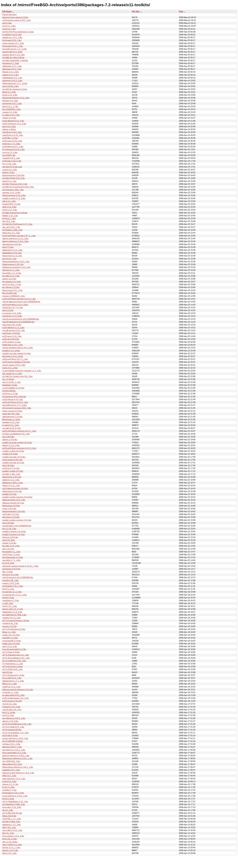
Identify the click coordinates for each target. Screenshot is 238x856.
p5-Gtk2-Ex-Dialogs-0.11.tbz (14, 89)
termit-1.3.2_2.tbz (9, 95)
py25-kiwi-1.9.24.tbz (11, 333)
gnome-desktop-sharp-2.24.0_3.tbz (17, 348)
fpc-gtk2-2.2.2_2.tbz (11, 276)
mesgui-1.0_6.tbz (9, 112)
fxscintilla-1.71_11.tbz (11, 273)
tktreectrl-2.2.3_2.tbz (11, 233)
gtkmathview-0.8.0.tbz (11, 244)
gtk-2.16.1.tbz (8, 549)
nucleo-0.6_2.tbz (9, 170)
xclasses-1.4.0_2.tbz (11, 707)
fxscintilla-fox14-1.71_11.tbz (14, 49)
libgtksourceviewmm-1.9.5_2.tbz (16, 267)
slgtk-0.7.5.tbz (8, 172)
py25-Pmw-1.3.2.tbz (11, 554)
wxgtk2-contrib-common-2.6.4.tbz (16, 520)
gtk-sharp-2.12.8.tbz (11, 517)
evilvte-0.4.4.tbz (9, 118)
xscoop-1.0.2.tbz (9, 626)
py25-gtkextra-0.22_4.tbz (13, 121)
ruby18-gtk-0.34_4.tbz (11, 710)
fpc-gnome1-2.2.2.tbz (11, 282)
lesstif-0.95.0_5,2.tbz (11, 204)
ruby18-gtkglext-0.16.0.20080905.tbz (18, 322)
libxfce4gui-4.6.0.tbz (11, 506)
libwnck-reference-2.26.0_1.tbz (15, 756)
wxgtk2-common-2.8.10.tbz (14, 531)
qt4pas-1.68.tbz (9, 129)
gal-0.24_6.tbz (8, 540)
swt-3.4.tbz (7, 23)
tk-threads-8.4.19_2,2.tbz (13, 793)
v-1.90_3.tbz (7, 603)
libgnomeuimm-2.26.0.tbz (13, 175)
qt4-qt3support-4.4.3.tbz (12, 557)
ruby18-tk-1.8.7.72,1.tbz (12, 307)
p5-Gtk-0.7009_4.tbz (11, 822)
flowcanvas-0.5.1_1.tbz (12, 290)
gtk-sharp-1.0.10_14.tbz (12, 356)
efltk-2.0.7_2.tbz (9, 776)
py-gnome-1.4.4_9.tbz (11, 313)
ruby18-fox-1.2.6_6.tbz (12, 316)
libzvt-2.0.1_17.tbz (10, 106)
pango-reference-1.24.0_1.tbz (15, 738)
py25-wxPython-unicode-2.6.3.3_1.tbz (19, 299)
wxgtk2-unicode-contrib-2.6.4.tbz (16, 353)
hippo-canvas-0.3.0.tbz (12, 411)
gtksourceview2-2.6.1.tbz (13, 503)
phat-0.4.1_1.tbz (9, 181)
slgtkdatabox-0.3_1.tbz (12, 78)
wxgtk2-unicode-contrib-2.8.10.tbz (17, 443)
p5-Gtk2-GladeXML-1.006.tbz (15, 60)
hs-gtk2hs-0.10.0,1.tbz (12, 35)
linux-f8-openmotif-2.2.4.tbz (14, 649)
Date (181, 11)
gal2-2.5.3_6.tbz (9, 207)
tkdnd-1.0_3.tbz (9, 92)
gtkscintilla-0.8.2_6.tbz (12, 764)
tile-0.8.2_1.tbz (8, 221)
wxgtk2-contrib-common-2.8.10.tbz (17, 497)
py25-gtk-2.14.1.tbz (10, 514)
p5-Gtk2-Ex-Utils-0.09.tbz (13, 57)
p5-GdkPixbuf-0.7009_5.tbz (14, 615)
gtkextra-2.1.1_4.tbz (11, 270)
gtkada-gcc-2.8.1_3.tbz (12, 37)
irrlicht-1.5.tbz (8, 598)
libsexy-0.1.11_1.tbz (11, 485)
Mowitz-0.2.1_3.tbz (10, 72)
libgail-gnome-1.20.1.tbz (13, 264)
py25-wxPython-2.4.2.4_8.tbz (15, 305)
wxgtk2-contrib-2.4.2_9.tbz (13, 198)
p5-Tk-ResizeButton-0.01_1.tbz (16, 658)
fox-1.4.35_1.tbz (9, 164)
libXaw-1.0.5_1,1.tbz (11, 847)
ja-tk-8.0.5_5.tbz (9, 781)
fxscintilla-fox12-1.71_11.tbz (14, 405)
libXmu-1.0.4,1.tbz (10, 850)
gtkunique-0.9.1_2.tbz (11, 69)
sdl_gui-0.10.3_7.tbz (11, 227)
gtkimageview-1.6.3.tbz (12, 417)
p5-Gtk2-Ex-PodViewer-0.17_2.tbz (17, 224)
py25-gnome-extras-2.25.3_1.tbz (16, 20)
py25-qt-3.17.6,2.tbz (11, 468)
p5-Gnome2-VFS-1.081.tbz (14, 397)
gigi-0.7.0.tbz (8, 247)
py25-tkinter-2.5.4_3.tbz (12, 586)
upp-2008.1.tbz (8, 155)
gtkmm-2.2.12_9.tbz (11, 445)
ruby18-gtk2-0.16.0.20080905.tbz (16, 526)
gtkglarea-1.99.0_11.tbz (12, 483)
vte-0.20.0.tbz (8, 523)
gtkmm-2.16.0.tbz (9, 440)
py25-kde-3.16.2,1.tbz (11, 161)
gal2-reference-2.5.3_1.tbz (13, 779)
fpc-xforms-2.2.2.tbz (10, 287)
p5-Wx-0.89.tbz (9, 391)
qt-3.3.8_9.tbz (8, 563)
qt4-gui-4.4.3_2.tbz (10, 575)
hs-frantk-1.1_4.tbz (10, 692)
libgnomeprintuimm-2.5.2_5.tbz (16, 98)
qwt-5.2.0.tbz (8, 310)
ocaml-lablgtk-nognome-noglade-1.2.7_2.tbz (21, 371)
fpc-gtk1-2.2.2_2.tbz (11, 546)
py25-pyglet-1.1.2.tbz (11, 342)
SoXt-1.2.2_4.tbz (9, 606)
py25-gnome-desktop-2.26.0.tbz (16, 362)
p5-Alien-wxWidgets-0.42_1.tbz (16, 434)
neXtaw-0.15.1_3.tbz (11, 744)
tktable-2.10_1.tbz (10, 216)
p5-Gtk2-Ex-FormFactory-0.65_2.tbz (18, 187)
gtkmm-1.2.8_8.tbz (10, 721)
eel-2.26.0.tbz (8, 437)
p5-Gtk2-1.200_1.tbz (11, 474)
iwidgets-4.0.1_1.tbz (11, 770)
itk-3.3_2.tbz (7, 810)
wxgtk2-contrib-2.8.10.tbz (13, 451)
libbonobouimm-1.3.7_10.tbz (14, 83)
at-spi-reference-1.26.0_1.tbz (15, 796)
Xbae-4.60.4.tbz (9, 816)
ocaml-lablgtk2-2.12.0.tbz (13, 388)
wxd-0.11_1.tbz (9, 29)
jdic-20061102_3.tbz (11, 761)
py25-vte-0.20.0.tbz (10, 339)
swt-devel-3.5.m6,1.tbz (12, 167)
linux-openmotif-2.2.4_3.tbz (14, 753)
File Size (136, 11)
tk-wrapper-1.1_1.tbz (11, 552)
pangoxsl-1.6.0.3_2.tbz (12, 81)
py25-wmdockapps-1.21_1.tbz (15, 698)
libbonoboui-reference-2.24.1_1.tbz (17, 767)
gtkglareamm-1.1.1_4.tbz (13, 681)
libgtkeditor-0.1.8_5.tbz (12, 612)
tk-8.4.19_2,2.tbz (9, 839)
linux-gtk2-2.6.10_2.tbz (12, 830)
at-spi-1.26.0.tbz (9, 509)
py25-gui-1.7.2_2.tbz (11, 144)
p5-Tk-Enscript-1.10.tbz (12, 666)
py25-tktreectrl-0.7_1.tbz (12, 147)
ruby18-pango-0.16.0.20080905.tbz (17, 577)
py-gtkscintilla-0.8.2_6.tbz (13, 695)
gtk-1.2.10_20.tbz (9, 842)
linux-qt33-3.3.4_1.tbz (11, 678)
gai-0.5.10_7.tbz (9, 259)
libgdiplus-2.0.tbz (9, 385)
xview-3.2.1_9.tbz (10, 368)
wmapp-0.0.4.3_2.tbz (11, 618)
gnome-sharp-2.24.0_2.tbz (13, 365)
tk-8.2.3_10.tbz (8, 712)
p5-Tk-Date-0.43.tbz (11, 652)
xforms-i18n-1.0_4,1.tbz (12, 609)
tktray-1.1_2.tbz (9, 632)
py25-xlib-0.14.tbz (10, 735)
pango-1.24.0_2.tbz (10, 583)
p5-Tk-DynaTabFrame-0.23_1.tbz (16, 724)
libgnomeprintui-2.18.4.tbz (13, 511)
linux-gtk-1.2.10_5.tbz (11, 807)
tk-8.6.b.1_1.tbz (9, 218)
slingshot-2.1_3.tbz (10, 63)
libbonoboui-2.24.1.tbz (12, 491)
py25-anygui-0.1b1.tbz (12, 701)
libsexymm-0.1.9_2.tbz (12, 256)
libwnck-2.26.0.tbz (10, 537)
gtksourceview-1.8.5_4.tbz (13, 500)
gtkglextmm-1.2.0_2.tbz (12, 250)
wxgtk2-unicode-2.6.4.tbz (13, 463)
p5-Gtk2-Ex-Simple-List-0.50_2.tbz (17, 376)
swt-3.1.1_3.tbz (9, 26)
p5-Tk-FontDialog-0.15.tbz (13, 629)
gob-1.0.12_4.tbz (9, 646)
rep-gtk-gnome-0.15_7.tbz (13, 330)
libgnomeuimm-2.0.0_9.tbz (14, 195)
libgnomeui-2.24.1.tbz (11, 477)
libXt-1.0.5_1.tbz (9, 853)
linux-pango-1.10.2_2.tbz (13, 836)
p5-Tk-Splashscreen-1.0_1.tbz (15, 655)
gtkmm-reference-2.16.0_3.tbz (15, 241)
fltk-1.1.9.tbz (7, 572)
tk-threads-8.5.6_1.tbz (11, 40)
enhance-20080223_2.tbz (13, 296)
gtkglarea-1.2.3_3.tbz (11, 825)
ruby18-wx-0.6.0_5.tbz (12, 132)
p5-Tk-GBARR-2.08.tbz (12, 741)
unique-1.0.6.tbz (9, 543)
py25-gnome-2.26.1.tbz (12, 460)
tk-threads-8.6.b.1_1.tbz (12, 46)
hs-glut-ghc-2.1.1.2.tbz (12, 592)
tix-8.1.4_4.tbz (8, 787)
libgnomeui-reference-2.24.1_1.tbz (17, 758)
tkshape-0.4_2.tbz (10, 101)
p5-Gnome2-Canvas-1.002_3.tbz (16, 408)
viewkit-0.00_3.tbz (10, 623)
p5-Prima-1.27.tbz (10, 394)
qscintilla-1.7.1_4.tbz (11, 560)
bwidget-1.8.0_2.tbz (11, 422)
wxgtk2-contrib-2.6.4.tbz (12, 471)
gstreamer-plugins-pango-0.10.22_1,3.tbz (20, 566)
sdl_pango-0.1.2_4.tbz (12, 374)
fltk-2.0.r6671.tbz (9, 293)
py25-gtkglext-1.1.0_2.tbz (13, 328)
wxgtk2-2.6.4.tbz (9, 494)
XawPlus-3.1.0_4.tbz (11, 687)
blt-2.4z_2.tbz (8, 833)
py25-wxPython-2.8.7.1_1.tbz (15, 359)
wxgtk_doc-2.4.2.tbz (11, 644)
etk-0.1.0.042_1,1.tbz (11, 382)
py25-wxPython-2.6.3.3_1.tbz (15, 402)
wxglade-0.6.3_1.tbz (11, 158)
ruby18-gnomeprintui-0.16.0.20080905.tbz (20, 319)
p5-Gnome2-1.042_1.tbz (13, 190)
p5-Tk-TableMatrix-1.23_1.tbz (15, 802)
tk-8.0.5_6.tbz (8, 715)
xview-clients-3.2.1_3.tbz (13, 43)
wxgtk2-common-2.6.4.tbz (13, 534)
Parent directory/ (9, 15)
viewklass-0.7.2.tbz (10, 600)
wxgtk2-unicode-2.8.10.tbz (13, 457)
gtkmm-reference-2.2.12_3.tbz (15, 238)
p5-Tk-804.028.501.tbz (12, 813)
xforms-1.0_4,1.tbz (10, 784)
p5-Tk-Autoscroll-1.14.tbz (13, 675)
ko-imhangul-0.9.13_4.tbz (13, 149)
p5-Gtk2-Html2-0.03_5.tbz (13, 178)
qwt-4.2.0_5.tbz (9, 126)
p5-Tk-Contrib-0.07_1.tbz (13, 727)
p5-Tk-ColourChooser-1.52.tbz (15, 621)
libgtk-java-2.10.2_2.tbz (12, 345)
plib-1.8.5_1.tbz (9, 827)
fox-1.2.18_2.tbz (9, 529)
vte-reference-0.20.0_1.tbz (13, 718)
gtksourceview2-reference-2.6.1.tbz (17, 690)
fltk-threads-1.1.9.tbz (11, 419)
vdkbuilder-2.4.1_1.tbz (12, 66)
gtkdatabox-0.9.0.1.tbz (12, 253)
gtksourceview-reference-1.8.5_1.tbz (18, 773)
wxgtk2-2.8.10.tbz (10, 454)
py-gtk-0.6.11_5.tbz (10, 425)
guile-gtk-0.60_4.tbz (11, 414)
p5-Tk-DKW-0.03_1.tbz (12, 669)
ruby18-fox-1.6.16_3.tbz (12, 135)
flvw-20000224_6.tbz (11, 109)
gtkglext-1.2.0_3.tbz (10, 480)
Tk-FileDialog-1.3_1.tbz (12, 664)
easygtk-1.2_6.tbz (10, 638)
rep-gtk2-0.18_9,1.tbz (11, 428)
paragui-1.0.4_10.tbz (11, 193)
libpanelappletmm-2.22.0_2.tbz (16, 262)
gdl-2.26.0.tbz (8, 465)
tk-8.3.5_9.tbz (8, 799)
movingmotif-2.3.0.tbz (11, 641)
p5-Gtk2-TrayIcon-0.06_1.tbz (14, 184)
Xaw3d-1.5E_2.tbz (10, 580)
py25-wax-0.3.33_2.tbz (12, 141)
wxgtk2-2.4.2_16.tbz (11, 351)
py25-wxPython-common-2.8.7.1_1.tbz (19, 431)
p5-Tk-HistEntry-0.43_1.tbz (14, 661)
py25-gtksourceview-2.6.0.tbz (15, 488)
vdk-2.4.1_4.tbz (9, 201)
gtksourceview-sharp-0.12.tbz (15, 17)
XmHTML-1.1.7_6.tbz (11, 819)
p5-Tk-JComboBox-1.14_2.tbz (15, 733)
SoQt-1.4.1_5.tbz (9, 210)
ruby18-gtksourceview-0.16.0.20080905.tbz (21, 302)
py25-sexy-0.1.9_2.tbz (12, 336)
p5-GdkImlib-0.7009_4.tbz (13, 804)
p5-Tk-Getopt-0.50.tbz (11, 730)
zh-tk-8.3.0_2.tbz (9, 704)
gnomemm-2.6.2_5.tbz (12, 103)
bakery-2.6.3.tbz (9, 279)
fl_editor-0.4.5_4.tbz (11, 115)
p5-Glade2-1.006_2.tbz (12, 230)
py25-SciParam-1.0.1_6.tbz (14, 124)
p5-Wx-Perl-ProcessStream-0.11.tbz (18, 32)
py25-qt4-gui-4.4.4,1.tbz (12, 399)
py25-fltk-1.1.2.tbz (10, 138)
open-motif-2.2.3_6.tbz (12, 845)
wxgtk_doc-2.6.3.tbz (11, 635)
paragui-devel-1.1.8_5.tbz (13, 55)
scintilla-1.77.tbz (9, 790)
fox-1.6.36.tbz (8, 379)
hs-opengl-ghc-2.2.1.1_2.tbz (14, 595)
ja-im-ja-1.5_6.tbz (10, 152)
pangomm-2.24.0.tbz (11, 569)
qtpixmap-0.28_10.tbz (11, 325)
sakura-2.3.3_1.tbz (10, 75)
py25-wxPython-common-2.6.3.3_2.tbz (19, 448)
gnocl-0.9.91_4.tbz (10, 86)
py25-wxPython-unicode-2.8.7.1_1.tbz (19, 236)
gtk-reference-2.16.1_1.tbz (13, 750)
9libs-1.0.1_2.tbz (9, 684)
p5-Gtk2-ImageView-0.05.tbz (14, 213)
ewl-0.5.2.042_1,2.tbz (11, 284)
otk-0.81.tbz (7, 672)
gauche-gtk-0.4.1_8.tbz (12, 52)
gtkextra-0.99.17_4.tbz (12, 747)
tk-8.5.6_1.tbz (8, 589)
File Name (7, 11)
